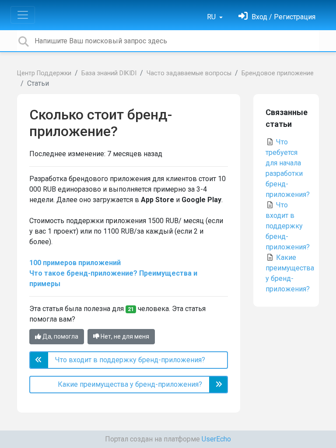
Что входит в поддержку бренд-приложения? (288, 226)
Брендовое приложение (278, 73)
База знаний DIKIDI (108, 73)
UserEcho (216, 439)
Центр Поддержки (44, 73)
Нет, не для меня (124, 336)
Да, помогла (59, 336)
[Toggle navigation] (22, 15)
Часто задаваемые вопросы (189, 73)
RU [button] (212, 17)
